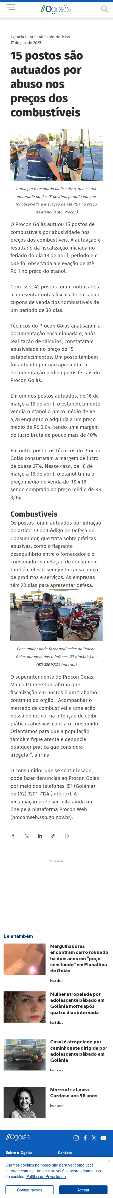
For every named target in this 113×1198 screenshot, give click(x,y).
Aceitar (83, 1190)
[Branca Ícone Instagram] (76, 1138)
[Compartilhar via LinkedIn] (40, 835)
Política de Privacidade (46, 1176)
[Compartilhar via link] (53, 835)
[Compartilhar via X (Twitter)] (26, 835)
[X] (94, 1138)
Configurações (29, 1190)
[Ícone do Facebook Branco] (85, 1138)
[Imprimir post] (66, 835)
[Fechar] (105, 1164)
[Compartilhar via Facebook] (13, 835)
